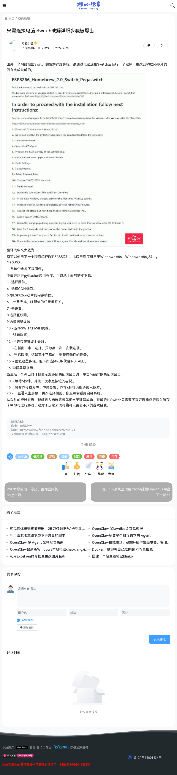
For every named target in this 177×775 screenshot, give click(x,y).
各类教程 (24, 18)
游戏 (52, 456)
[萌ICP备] (17, 756)
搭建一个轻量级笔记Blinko (112, 556)
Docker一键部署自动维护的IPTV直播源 (122, 549)
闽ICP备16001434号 (147, 758)
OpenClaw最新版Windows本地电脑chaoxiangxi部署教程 (49, 549)
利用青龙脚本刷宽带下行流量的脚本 (37, 535)
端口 (77, 456)
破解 (64, 456)
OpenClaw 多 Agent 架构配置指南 (36, 542)
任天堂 (37, 456)
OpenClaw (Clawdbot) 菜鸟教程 (117, 528)
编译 (89, 456)
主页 (11, 18)
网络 (102, 456)
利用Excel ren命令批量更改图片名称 (37, 556)
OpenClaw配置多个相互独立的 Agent (121, 535)
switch (22, 456)
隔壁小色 (28, 43)
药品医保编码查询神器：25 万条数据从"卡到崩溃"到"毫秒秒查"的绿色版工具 (46, 528)
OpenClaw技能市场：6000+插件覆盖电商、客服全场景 (131, 542)
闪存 (114, 456)
